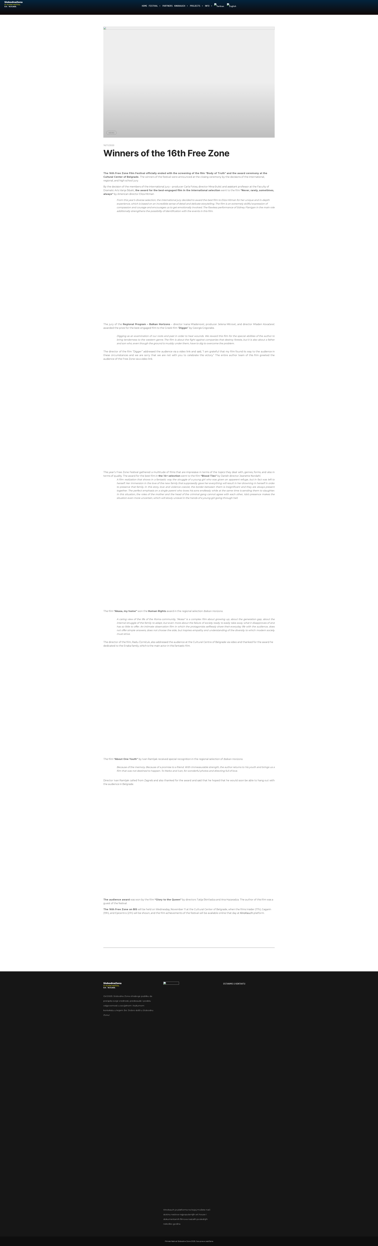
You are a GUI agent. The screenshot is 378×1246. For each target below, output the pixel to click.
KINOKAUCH (179, 6)
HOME (144, 6)
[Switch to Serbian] (219, 7)
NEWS (111, 133)
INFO (207, 6)
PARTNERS (168, 6)
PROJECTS (195, 6)
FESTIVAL (153, 6)
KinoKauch (246, 913)
